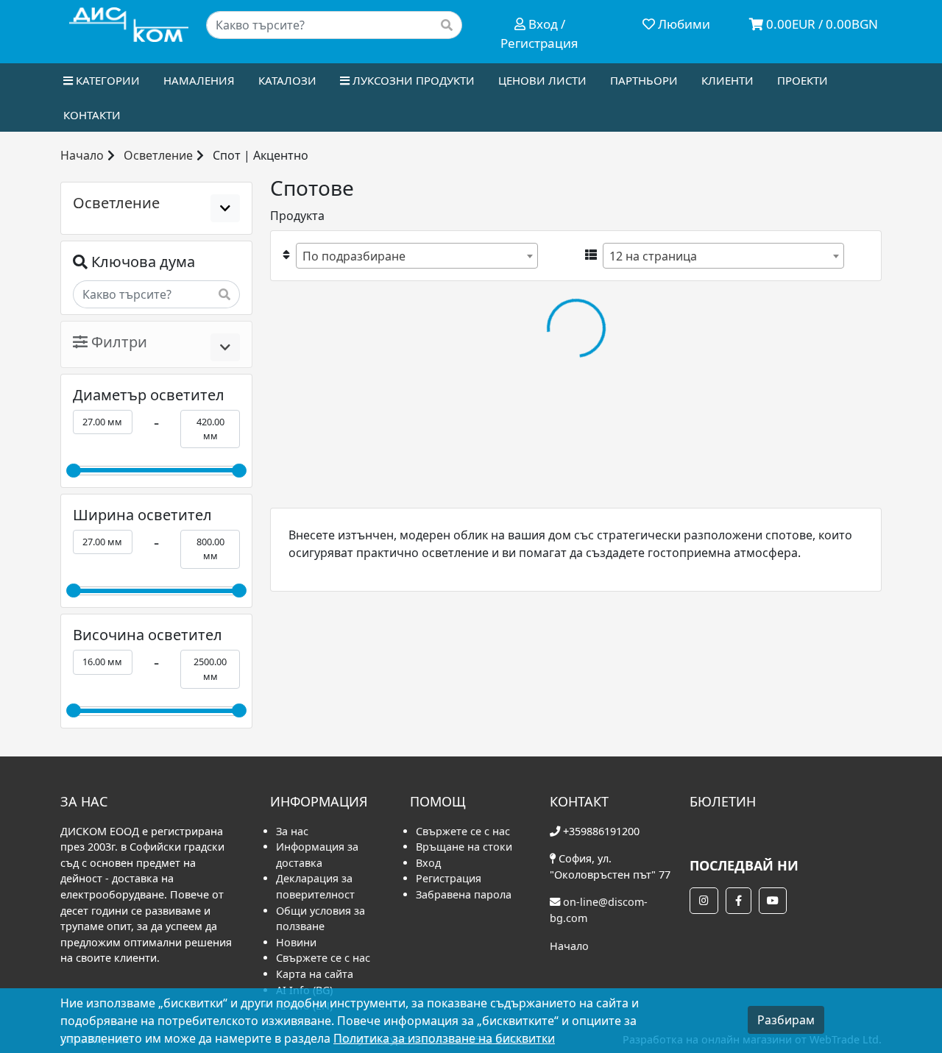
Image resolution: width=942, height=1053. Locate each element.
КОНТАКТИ (92, 114)
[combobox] (417, 256)
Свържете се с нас (323, 958)
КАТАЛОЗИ (287, 80)
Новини (296, 942)
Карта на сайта (314, 974)
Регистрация (448, 878)
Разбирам (786, 1020)
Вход (428, 863)
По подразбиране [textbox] (354, 256)
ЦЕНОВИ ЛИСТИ (542, 80)
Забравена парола (463, 894)
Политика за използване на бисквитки (444, 1038)
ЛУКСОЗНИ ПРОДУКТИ (412, 80)
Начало (82, 155)
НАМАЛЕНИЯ (199, 80)
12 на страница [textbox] (653, 256)
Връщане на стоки (464, 847)
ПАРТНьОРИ (644, 80)
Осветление (158, 155)
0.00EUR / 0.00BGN (820, 23)
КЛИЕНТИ (727, 80)
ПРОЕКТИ (802, 80)
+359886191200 (601, 831)
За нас (292, 831)
